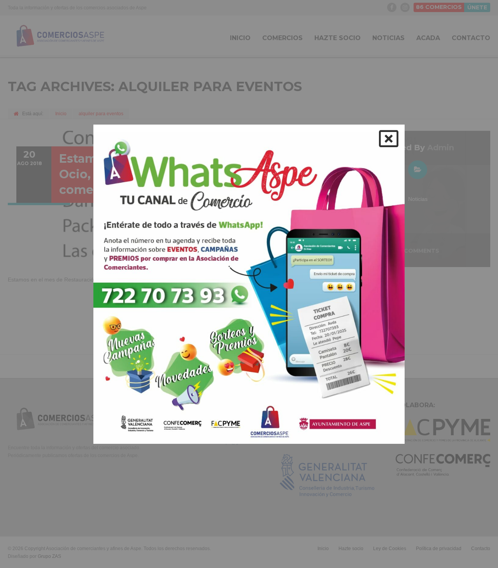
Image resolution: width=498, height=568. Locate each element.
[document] (249, 284)
